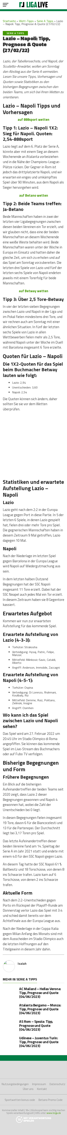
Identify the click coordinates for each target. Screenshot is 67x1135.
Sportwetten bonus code (20, 1100)
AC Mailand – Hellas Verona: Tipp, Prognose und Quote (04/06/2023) (40, 992)
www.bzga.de (54, 1113)
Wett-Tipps (26, 21)
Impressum (39, 1084)
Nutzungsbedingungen (15, 1084)
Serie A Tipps (45, 21)
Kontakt (42, 1089)
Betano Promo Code (51, 1100)
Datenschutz (57, 1084)
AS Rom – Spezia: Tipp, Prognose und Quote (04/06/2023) (36, 1025)
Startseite (9, 21)
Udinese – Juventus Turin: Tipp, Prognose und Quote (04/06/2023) (38, 1041)
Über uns (28, 1089)
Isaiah (22, 963)
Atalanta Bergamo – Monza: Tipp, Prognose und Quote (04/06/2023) (40, 1009)
